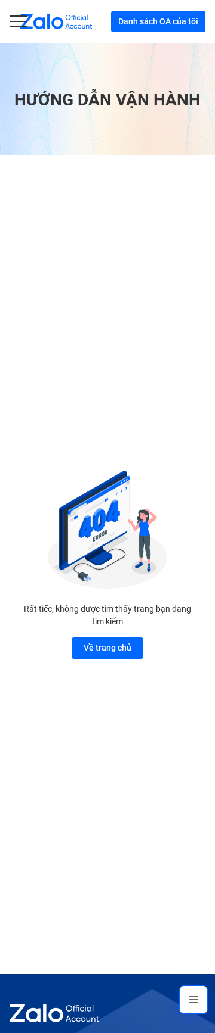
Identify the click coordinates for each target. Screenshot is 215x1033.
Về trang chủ (107, 647)
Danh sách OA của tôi (158, 21)
